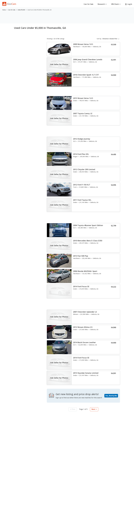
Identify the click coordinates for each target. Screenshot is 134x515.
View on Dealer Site (58, 85)
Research (101, 4)
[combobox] (111, 38)
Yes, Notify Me (111, 396)
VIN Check (115, 4)
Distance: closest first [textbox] (110, 38)
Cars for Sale (88, 4)
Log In (129, 4)
